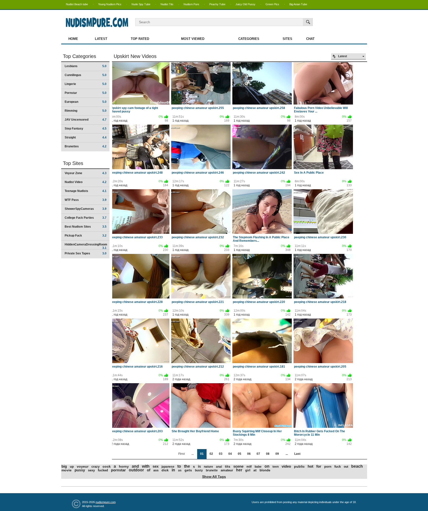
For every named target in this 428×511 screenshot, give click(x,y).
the (187, 466)
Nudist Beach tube (77, 4)
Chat (310, 39)
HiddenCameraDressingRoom (86, 246)
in (173, 470)
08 (267, 454)
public (299, 466)
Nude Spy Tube (141, 4)
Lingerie (86, 84)
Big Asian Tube (298, 4)
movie (66, 470)
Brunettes (86, 146)
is (199, 466)
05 (239, 454)
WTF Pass (86, 200)
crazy (95, 466)
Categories (248, 39)
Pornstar (86, 93)
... (287, 454)
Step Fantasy (86, 128)
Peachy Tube (217, 4)
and (135, 466)
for (318, 466)
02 (211, 454)
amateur (227, 470)
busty (199, 470)
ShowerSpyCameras (86, 209)
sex (156, 466)
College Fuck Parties (86, 217)
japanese (167, 466)
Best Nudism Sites (86, 226)
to (179, 466)
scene (238, 466)
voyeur (82, 466)
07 (258, 454)
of (148, 470)
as (180, 470)
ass (156, 470)
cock (107, 466)
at (255, 470)
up (72, 466)
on (267, 466)
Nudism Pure (191, 4)
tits (227, 466)
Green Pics (272, 4)
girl (247, 470)
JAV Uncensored (86, 119)
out (346, 466)
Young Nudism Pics (109, 4)
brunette (212, 470)
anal (219, 466)
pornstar (118, 470)
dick (165, 470)
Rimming (86, 110)
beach (357, 466)
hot (310, 466)
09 (277, 454)
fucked (103, 470)
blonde (265, 470)
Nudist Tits (166, 4)
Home (73, 39)
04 (230, 454)
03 (220, 454)
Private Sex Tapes (86, 253)
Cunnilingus (86, 75)
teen (275, 466)
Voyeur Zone (86, 173)
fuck (337, 466)
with (146, 466)
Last (297, 454)
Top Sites (73, 163)
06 (249, 454)
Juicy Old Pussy (245, 4)
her (239, 470)
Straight (86, 137)
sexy (91, 470)
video (286, 466)
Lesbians (86, 66)
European (86, 102)
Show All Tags (214, 477)
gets (188, 470)
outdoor (136, 470)
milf (249, 466)
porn (327, 466)
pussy (80, 470)
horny (124, 466)
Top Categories (79, 56)
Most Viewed (192, 39)
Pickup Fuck (86, 235)
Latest (101, 39)
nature (208, 466)
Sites (287, 39)
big (64, 466)
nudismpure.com (106, 502)
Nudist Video (86, 182)
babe (258, 466)
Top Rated (140, 39)
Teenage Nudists (86, 191)
